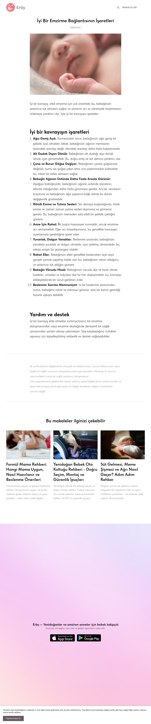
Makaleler (130, 7)
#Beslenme (75, 27)
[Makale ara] (118, 7)
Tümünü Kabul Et (13, 718)
